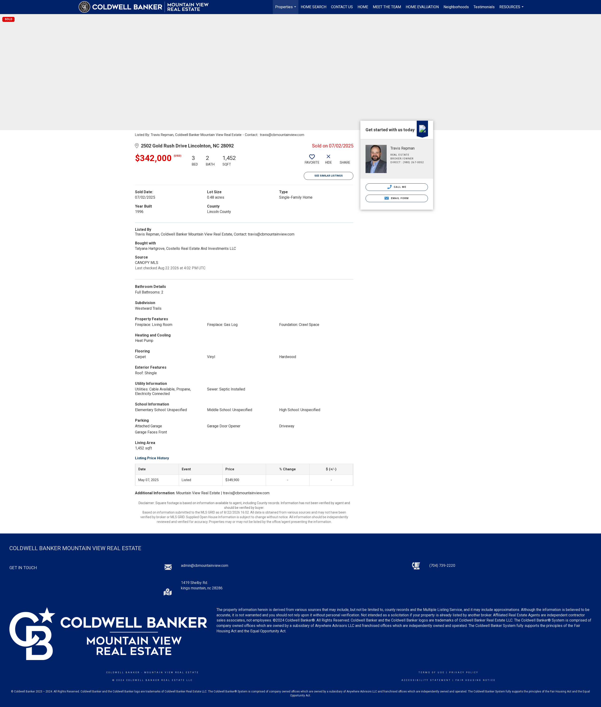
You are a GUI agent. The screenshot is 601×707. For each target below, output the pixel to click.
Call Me (399, 187)
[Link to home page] (146, 7)
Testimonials (484, 7)
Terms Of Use (432, 672)
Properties (286, 9)
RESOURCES (512, 9)
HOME (363, 7)
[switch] (312, 161)
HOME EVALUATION (422, 7)
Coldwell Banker (123, 672)
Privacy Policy (463, 672)
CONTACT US (342, 7)
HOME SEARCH (313, 7)
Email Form (399, 198)
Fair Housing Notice (475, 680)
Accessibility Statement (426, 680)
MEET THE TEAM (387, 7)
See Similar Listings (328, 175)
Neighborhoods (456, 7)
